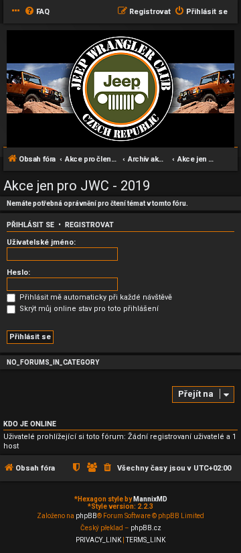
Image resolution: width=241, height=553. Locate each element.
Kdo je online (29, 424)
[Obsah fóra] (120, 89)
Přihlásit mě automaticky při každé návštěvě (94, 297)
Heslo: (18, 272)
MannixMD (150, 499)
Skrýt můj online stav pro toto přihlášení (88, 308)
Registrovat (89, 225)
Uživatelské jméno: (41, 242)
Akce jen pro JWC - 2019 (76, 186)
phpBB (86, 515)
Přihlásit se (30, 225)
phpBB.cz (146, 528)
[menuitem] (37, 12)
